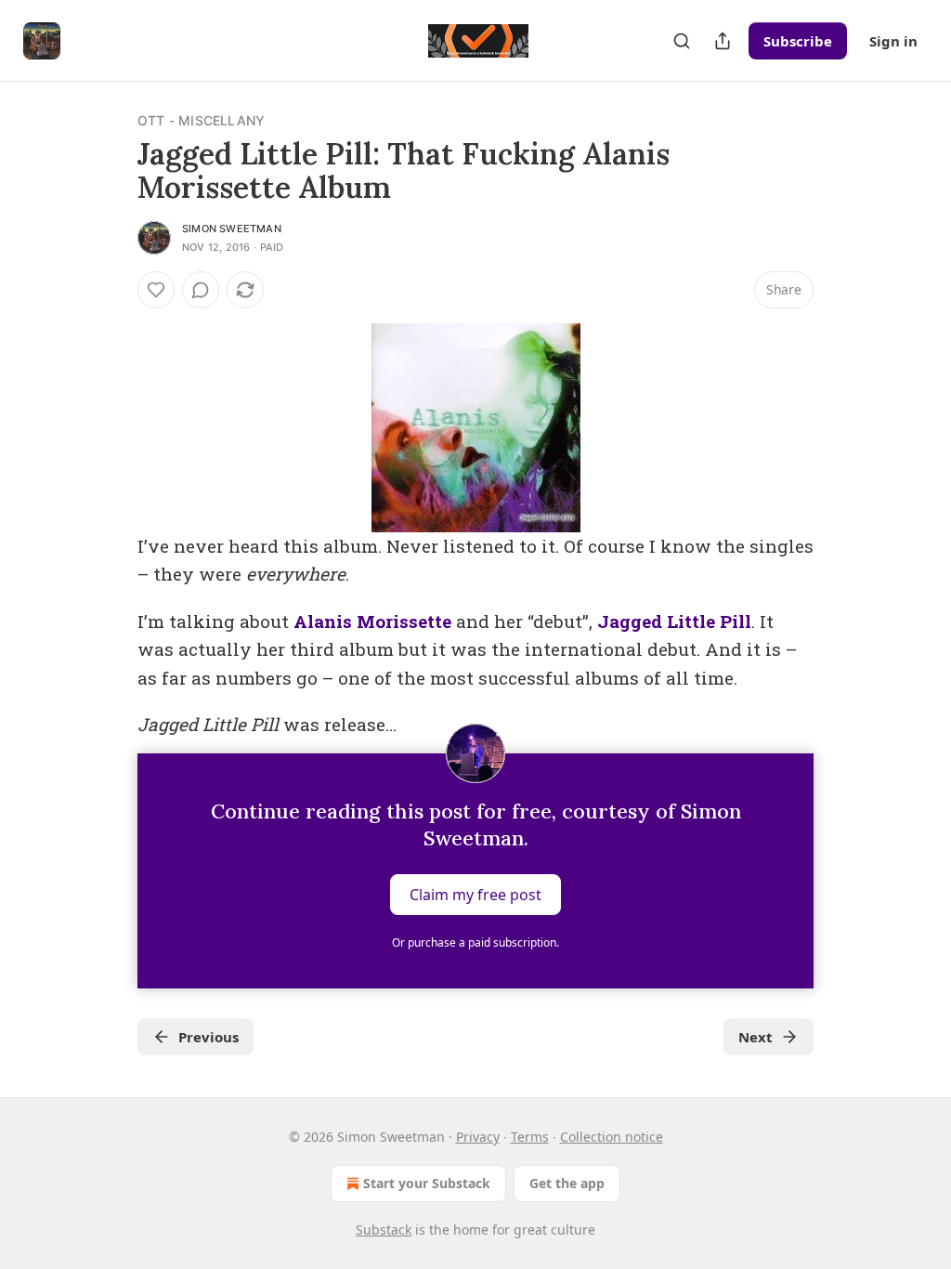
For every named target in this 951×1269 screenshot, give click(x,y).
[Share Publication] (722, 40)
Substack (383, 1229)
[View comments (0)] (200, 289)
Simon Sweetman (231, 228)
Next (755, 1036)
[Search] (681, 40)
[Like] (156, 289)
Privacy (478, 1136)
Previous (208, 1036)
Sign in (893, 41)
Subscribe (797, 41)
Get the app (567, 1183)
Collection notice (611, 1136)
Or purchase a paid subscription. (475, 942)
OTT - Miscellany (201, 120)
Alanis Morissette (374, 621)
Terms (530, 1136)
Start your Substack (426, 1183)
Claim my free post (475, 894)
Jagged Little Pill (674, 621)
